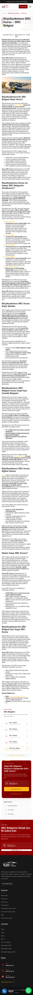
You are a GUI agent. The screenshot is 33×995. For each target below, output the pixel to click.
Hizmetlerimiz (4, 905)
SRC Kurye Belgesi (12, 266)
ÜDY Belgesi (11, 814)
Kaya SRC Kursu (19, 456)
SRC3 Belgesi (10, 245)
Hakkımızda (4, 895)
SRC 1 (3, 929)
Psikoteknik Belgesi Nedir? (8, 952)
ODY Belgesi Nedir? (6, 948)
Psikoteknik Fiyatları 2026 (8, 911)
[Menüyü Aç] (30, 6)
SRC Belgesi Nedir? (6, 945)
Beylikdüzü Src (25, 989)
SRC (3, 475)
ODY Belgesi (11, 809)
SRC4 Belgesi (10, 256)
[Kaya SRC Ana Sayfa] (5, 6)
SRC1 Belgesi (10, 221)
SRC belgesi (18, 105)
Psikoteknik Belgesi (12, 805)
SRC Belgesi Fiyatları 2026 (8, 908)
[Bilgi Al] (4, 991)
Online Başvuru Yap (15, 789)
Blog (2, 915)
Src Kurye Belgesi (6, 942)
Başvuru (17, 992)
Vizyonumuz (4, 898)
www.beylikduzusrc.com (17, 696)
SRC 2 (3, 932)
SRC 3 (3, 936)
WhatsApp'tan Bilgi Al (17, 793)
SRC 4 (3, 939)
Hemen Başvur (23, 6)
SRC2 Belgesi (10, 235)
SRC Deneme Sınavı (6, 918)
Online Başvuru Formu (6, 982)
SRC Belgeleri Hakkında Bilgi (15, 755)
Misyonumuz (4, 902)
